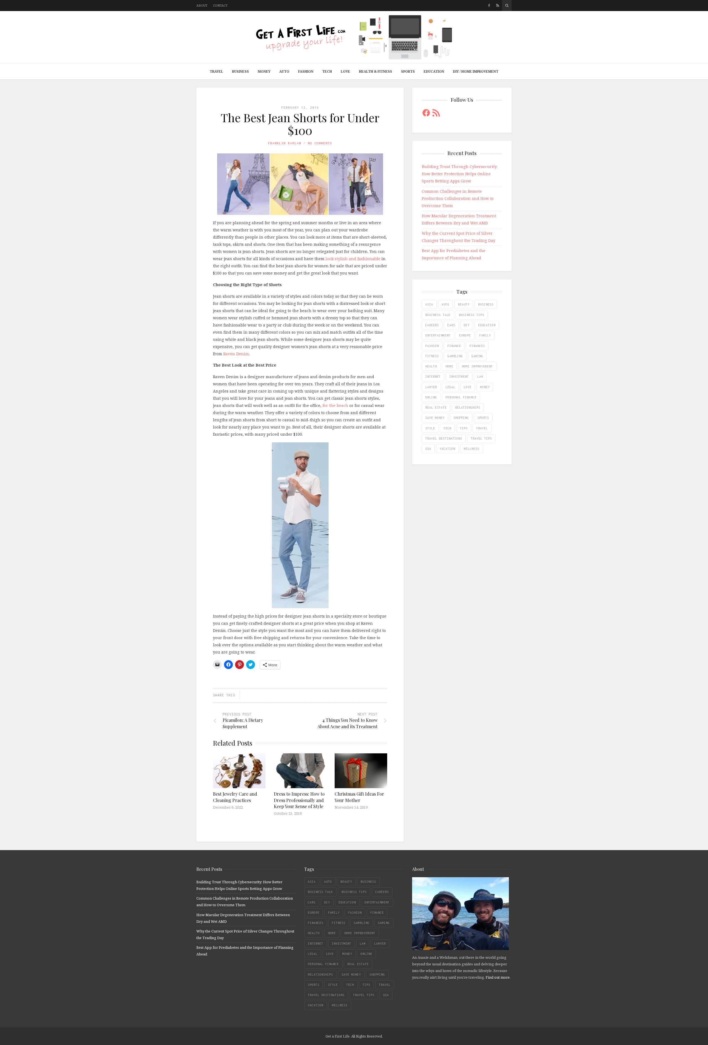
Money (264, 71)
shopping (461, 417)
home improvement (477, 366)
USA (428, 448)
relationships (467, 407)
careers (432, 325)
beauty (464, 304)
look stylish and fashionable (353, 258)
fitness (432, 356)
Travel (216, 71)
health (431, 366)
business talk (438, 315)
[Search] (507, 5)
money (485, 387)
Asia (429, 304)
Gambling (455, 356)
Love (345, 71)
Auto (284, 71)
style (430, 428)
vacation (447, 448)
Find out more (498, 977)
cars (451, 325)
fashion (432, 346)
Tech (327, 71)
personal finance (461, 397)
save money (435, 417)
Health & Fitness (375, 71)
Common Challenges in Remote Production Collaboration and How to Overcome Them (458, 198)
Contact (220, 5)
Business (240, 71)
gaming (477, 356)
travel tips (481, 438)
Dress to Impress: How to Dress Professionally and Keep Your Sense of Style (299, 800)
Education (434, 71)
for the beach (335, 405)
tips (464, 428)
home (449, 366)
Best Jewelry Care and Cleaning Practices (235, 797)
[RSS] (497, 5)
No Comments (320, 143)
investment (459, 376)
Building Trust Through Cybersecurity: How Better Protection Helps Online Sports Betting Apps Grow (460, 174)
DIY (467, 325)
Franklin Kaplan (284, 143)
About (201, 5)
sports (483, 417)
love (468, 387)
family (485, 335)
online (431, 397)
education (487, 325)
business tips (471, 315)
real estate (436, 407)
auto (445, 304)
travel (482, 428)
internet (433, 376)
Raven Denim (236, 353)
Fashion (305, 71)
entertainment (438, 335)
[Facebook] (489, 5)
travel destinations (443, 438)
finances (477, 346)
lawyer (431, 387)
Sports (408, 71)
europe (465, 335)
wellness (471, 448)
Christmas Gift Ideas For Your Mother (359, 797)
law (480, 376)
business (486, 304)
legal (450, 387)
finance (454, 346)
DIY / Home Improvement (475, 71)
